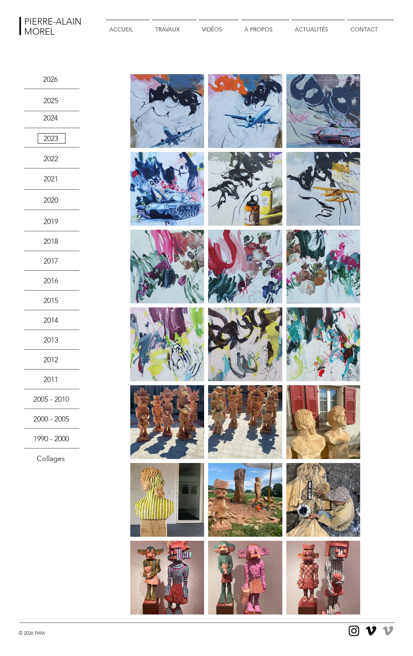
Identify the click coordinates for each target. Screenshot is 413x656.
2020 (51, 200)
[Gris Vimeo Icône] (388, 631)
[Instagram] (354, 631)
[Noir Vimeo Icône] (371, 631)
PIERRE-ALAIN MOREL (52, 26)
